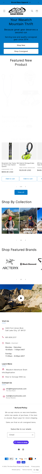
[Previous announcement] (4, 2)
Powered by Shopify (23, 466)
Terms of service (27, 469)
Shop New (21, 45)
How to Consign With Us (15, 377)
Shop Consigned (21, 51)
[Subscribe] (32, 434)
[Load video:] (21, 298)
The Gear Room (12, 466)
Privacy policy (35, 466)
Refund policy (16, 469)
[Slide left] (16, 186)
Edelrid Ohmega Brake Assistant (26, 164)
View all (21, 192)
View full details (7, 131)
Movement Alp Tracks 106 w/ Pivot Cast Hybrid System (10, 164)
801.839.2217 (10, 337)
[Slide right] (25, 186)
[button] (4, 11)
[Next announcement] (38, 2)
